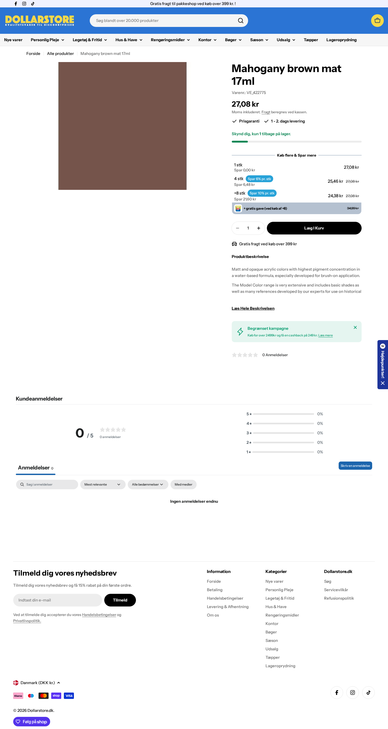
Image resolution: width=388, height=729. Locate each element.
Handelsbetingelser (99, 614)
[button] (296, 167)
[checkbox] (184, 484)
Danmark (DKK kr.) (38, 682)
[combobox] (169, 20)
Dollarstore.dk (40, 710)
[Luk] (355, 327)
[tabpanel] (194, 519)
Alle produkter (60, 53)
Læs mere (325, 335)
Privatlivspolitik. (27, 620)
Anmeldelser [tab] (35, 467)
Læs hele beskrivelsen (253, 308)
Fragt (266, 112)
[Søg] (241, 20)
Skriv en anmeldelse (355, 466)
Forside (33, 53)
